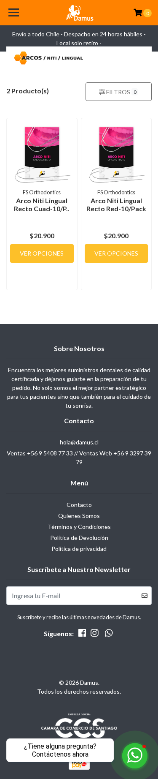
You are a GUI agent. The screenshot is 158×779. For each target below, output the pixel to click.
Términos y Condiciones (79, 526)
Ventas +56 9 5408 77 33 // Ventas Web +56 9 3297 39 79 (79, 457)
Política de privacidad (79, 548)
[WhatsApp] (108, 634)
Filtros (120, 91)
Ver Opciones (42, 253)
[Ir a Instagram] (94, 634)
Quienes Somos (79, 515)
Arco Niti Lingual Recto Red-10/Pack (116, 204)
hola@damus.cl (79, 442)
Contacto (79, 504)
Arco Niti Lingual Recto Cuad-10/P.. (42, 204)
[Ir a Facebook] (82, 634)
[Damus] (79, 12)
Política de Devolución (79, 537)
